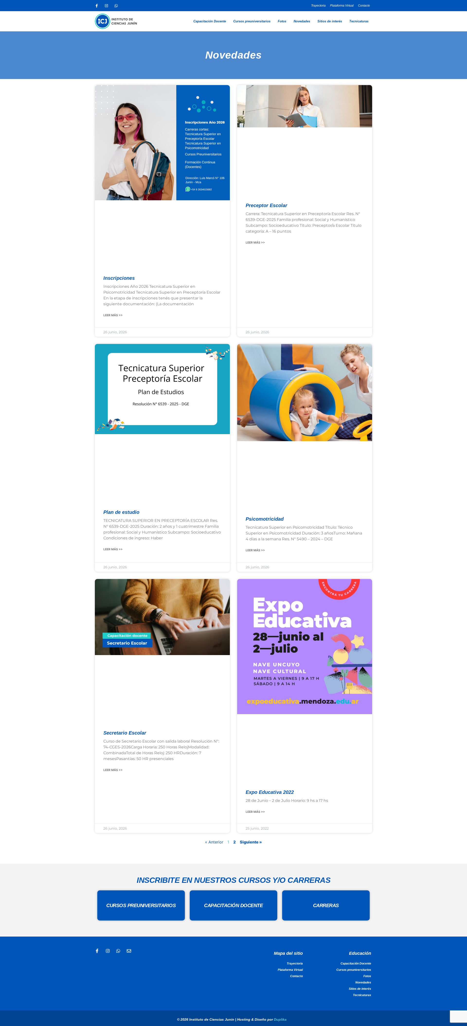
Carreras (326, 905)
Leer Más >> (113, 315)
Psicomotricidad (265, 519)
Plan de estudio (121, 512)
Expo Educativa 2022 (270, 792)
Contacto (364, 5)
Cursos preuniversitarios (251, 21)
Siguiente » (251, 842)
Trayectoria (318, 5)
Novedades (302, 21)
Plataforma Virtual (342, 5)
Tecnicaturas (358, 21)
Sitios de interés (329, 21)
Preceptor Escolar (266, 205)
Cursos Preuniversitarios (141, 905)
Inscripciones (119, 278)
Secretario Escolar (124, 733)
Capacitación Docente (209, 21)
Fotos (282, 21)
